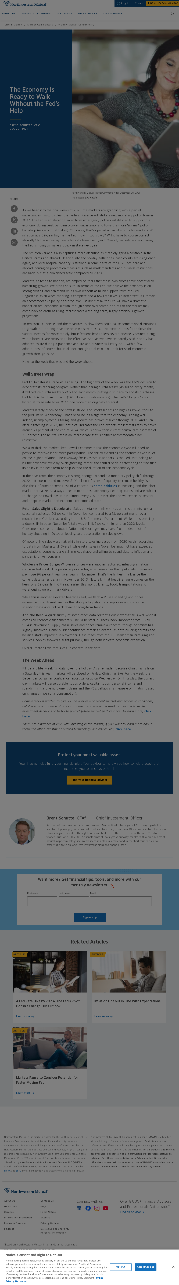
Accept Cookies (145, 1267)
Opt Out (120, 1267)
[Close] (173, 1267)
